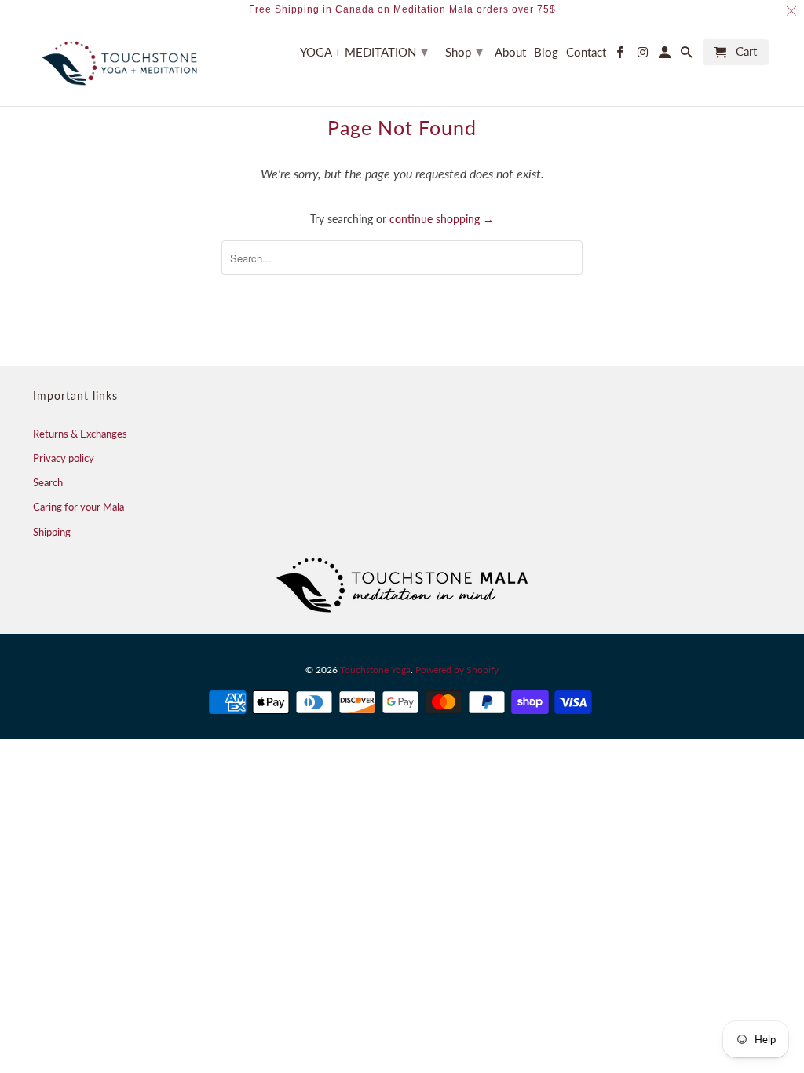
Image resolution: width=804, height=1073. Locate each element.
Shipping (52, 532)
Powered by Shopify (457, 670)
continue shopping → (441, 218)
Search (48, 482)
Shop (464, 51)
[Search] (688, 55)
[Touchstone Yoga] (119, 63)
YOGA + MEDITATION (364, 51)
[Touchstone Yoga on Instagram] (643, 55)
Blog (546, 52)
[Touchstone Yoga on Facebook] (621, 55)
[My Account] (666, 55)
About (510, 52)
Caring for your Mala (78, 506)
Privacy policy (63, 458)
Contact (586, 52)
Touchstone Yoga (375, 670)
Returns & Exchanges (80, 433)
